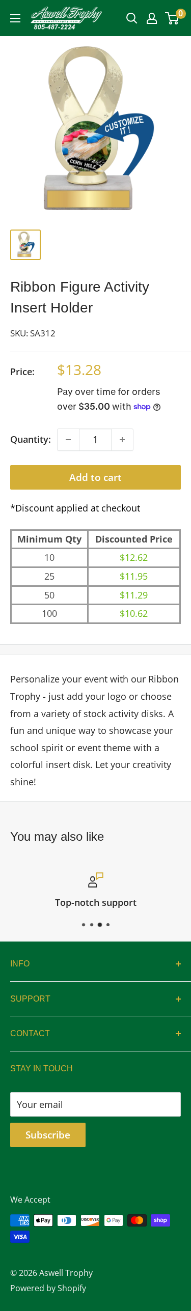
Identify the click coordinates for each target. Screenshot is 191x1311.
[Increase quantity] (122, 439)
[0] (172, 18)
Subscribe (47, 1135)
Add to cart (95, 477)
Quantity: (30, 439)
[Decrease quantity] (68, 439)
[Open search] (132, 18)
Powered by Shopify (48, 1288)
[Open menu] (15, 18)
